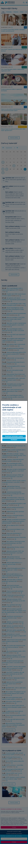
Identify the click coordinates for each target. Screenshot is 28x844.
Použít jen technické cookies (14, 436)
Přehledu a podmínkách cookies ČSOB (14, 432)
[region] (14, 422)
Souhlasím (14, 439)
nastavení (4, 431)
